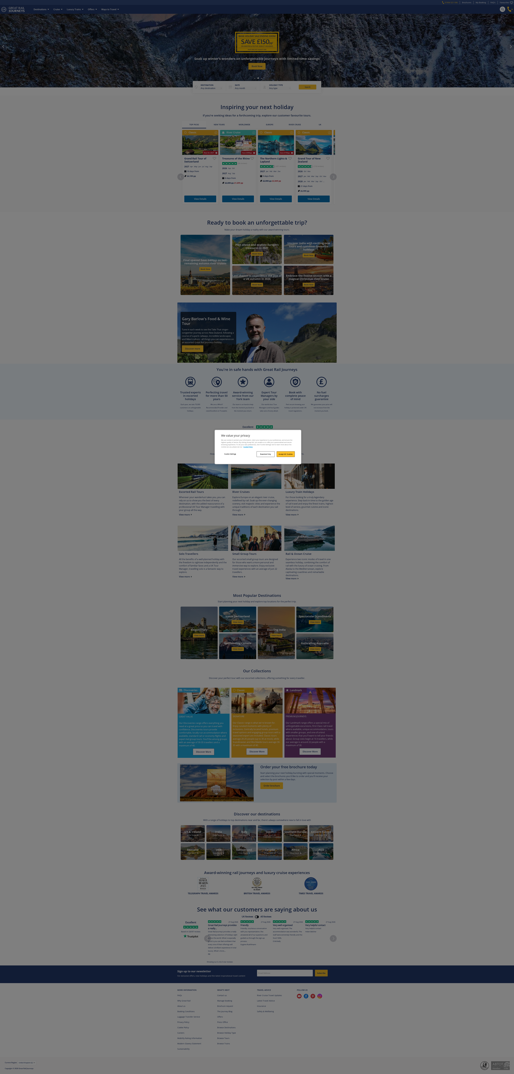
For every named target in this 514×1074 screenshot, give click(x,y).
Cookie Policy (248, 447)
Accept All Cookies (286, 454)
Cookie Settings (230, 454)
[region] (257, 447)
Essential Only (265, 454)
